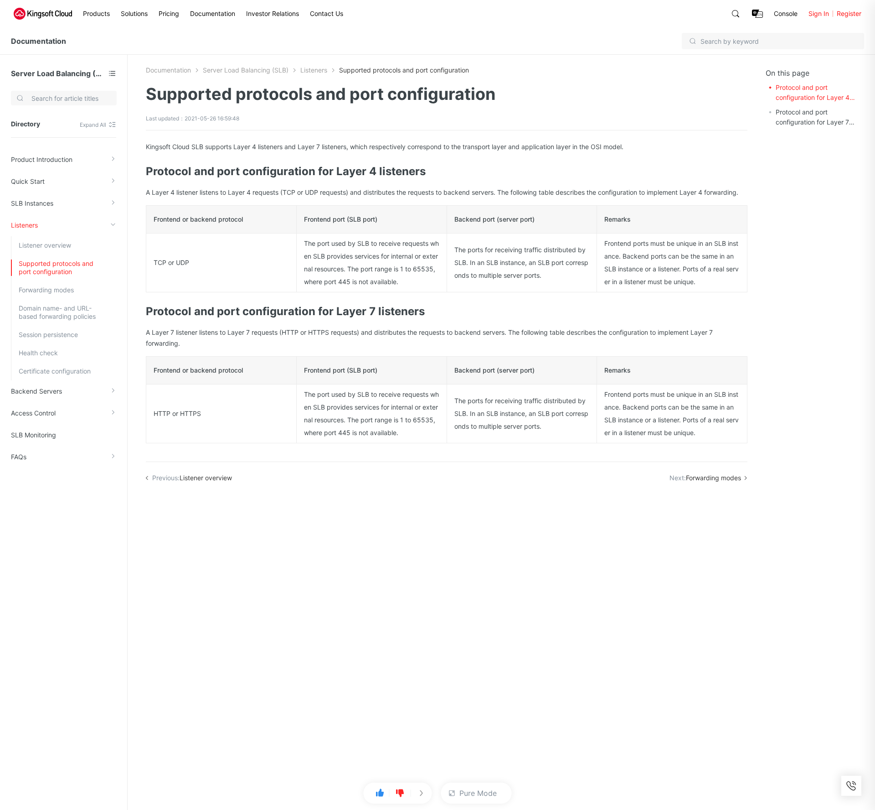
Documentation (212, 13)
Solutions (134, 13)
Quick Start (28, 181)
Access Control (33, 413)
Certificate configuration (55, 371)
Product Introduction (41, 159)
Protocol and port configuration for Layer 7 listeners (812, 117)
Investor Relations (272, 13)
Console (786, 13)
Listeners (24, 225)
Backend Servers (36, 391)
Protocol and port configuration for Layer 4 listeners (812, 93)
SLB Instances (32, 203)
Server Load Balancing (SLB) (58, 73)
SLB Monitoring (33, 435)
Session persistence (48, 334)
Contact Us (326, 13)
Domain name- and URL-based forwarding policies (57, 312)
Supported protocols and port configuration (56, 267)
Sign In (818, 13)
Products (96, 13)
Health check (38, 353)
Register (849, 13)
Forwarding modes (46, 290)
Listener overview (45, 245)
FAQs (18, 457)
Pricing (169, 13)
